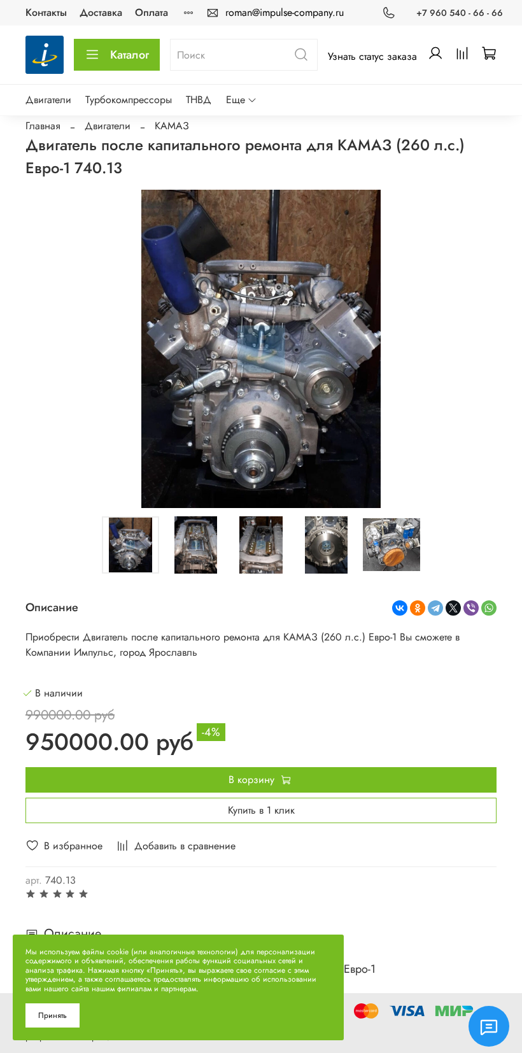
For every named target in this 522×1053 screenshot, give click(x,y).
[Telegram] (435, 608)
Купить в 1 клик (261, 810)
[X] (453, 608)
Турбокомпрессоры (128, 99)
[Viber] (471, 608)
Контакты (46, 12)
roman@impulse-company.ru (284, 12)
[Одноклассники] (417, 608)
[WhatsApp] (489, 608)
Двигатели (48, 99)
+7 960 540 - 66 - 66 (459, 12)
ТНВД (198, 99)
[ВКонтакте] (399, 608)
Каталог (129, 54)
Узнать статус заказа (372, 56)
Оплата (151, 12)
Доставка (101, 12)
